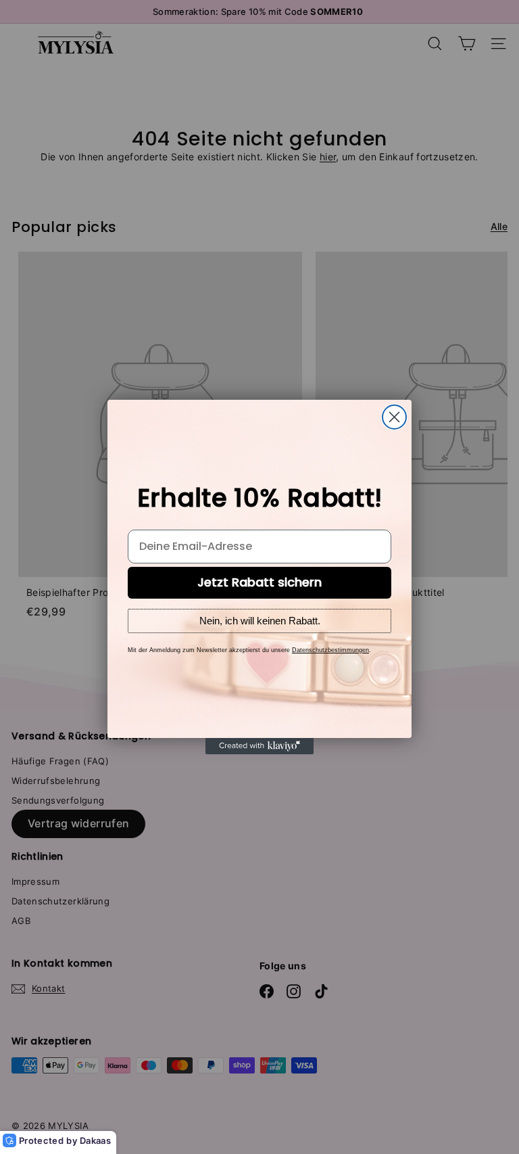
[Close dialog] (394, 417)
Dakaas (95, 1140)
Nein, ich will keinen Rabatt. (259, 620)
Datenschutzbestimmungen (330, 650)
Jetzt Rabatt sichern (259, 582)
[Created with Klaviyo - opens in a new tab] (259, 746)
